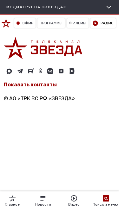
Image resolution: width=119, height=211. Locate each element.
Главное (12, 204)
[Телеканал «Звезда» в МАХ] (9, 71)
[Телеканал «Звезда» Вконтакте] (50, 71)
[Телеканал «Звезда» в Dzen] (61, 71)
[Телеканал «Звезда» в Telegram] (20, 71)
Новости (43, 204)
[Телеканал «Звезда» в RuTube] (31, 71)
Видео (74, 204)
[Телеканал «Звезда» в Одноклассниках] (40, 71)
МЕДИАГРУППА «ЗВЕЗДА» (36, 7)
